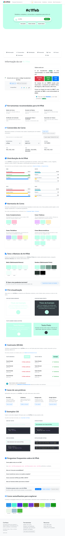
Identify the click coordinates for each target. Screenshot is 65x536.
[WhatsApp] (26, 88)
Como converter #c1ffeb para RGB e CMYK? (17, 477)
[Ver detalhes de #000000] (42, 273)
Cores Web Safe (47, 524)
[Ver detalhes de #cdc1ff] (8, 237)
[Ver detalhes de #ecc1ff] (37, 222)
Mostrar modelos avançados (49, 133)
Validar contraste (31, 23)
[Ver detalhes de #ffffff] (14, 273)
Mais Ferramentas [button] (57, 2)
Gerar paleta (23, 23)
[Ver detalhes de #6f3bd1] (31, 505)
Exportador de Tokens (25, 417)
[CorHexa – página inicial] (7, 2)
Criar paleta (37, 404)
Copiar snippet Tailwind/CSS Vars (51, 137)
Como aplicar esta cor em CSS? (14, 462)
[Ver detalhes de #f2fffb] (8, 273)
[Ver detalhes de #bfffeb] (42, 243)
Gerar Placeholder (22, 83)
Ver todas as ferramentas (29, 531)
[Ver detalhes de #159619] (53, 505)
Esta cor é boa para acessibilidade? (15, 470)
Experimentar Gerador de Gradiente (49, 283)
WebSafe (48, 96)
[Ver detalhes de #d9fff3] (19, 267)
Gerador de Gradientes (28, 526)
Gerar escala (9, 404)
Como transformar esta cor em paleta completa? (18, 474)
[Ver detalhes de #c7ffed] (48, 237)
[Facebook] (22, 88)
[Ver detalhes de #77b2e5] (47, 505)
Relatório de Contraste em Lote (31, 352)
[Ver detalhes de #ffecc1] (48, 222)
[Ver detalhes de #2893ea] (8, 505)
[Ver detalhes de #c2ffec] (37, 243)
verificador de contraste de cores (23, 384)
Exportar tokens (41, 23)
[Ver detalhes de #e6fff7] (25, 267)
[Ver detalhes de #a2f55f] (42, 505)
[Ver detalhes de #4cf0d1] (14, 505)
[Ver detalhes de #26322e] (37, 273)
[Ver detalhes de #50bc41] (19, 511)
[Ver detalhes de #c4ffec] (54, 237)
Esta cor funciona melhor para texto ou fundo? (17, 481)
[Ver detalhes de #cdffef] (14, 267)
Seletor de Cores (27, 524)
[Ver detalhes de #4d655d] (54, 267)
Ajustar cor (13, 83)
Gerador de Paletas (36, 166)
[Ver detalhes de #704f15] (36, 505)
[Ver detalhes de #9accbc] (42, 267)
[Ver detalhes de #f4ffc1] (25, 237)
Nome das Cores (48, 526)
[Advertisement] (32, 41)
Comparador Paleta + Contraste (33, 211)
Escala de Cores (45, 166)
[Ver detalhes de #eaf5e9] (8, 511)
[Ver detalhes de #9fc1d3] (14, 511)
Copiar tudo (45, 131)
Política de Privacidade (49, 527)
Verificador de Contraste (29, 527)
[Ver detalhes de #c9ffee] (42, 237)
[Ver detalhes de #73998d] (48, 267)
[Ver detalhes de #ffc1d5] (14, 222)
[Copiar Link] (29, 88)
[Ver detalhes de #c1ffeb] (8, 222)
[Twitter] (24, 88)
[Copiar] (20, 143)
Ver (48, 19)
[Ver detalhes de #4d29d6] (19, 505)
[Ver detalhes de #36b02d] (25, 505)
